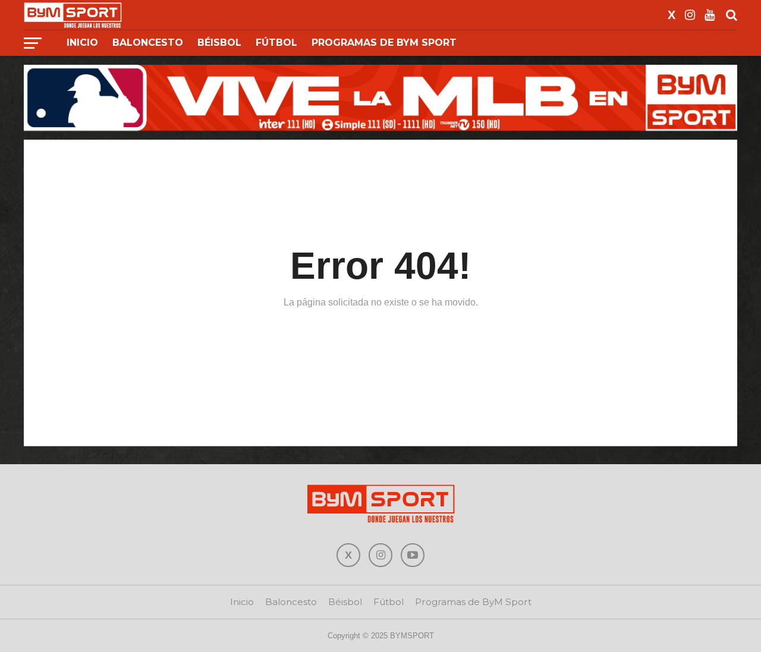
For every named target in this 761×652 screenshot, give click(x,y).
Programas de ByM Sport (384, 42)
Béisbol (219, 42)
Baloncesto (147, 42)
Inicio (82, 42)
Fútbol (276, 42)
